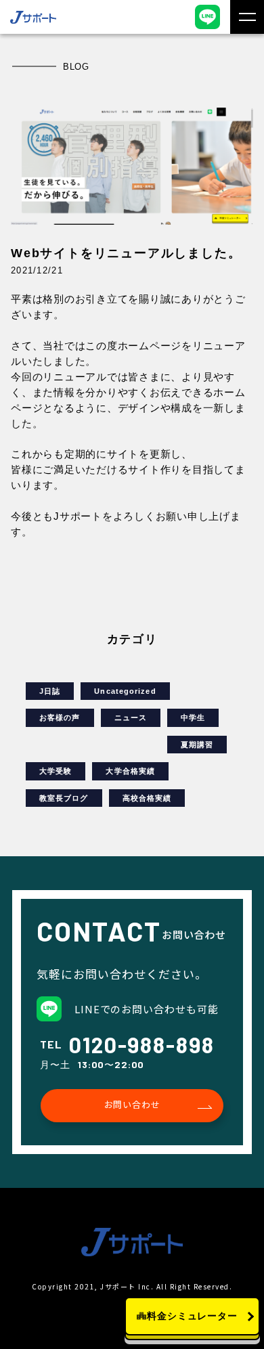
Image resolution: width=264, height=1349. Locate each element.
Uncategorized (125, 691)
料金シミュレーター (192, 1315)
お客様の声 (60, 717)
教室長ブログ (64, 798)
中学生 (193, 717)
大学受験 (55, 771)
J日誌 (49, 691)
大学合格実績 (130, 771)
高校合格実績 (147, 798)
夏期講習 (197, 744)
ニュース (130, 717)
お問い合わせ (132, 1104)
